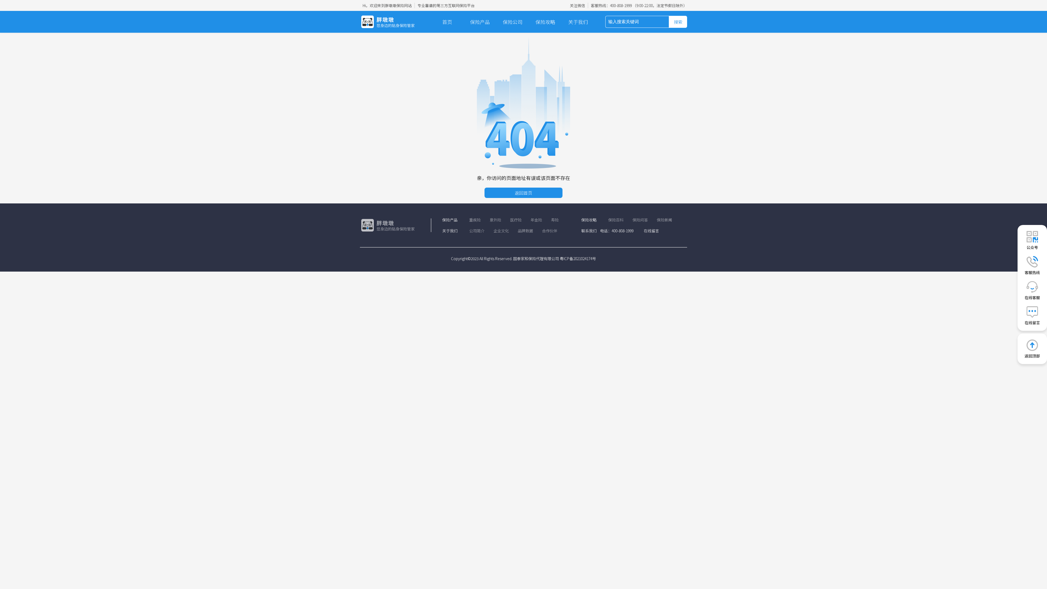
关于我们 (578, 21)
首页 (447, 21)
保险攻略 (545, 21)
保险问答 (640, 220)
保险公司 (512, 21)
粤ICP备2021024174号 (578, 258)
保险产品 (480, 21)
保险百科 (616, 220)
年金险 (536, 220)
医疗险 (516, 220)
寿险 (555, 220)
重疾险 (475, 220)
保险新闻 (664, 220)
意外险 (495, 220)
